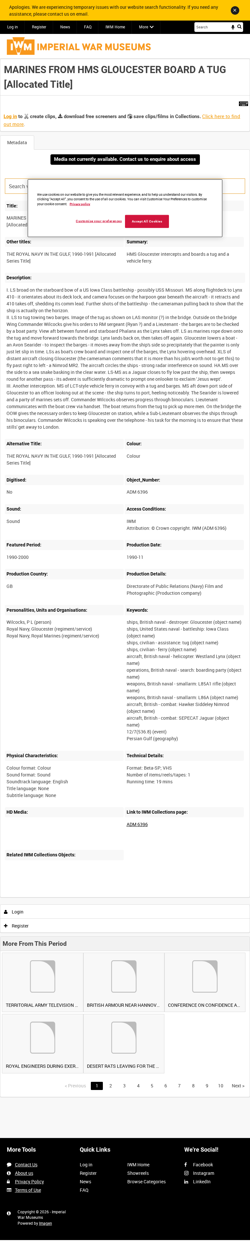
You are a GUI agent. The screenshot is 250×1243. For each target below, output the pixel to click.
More (143, 26)
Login (17, 912)
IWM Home (115, 26)
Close (235, 10)
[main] (125, 578)
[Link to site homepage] (79, 46)
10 (220, 1085)
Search (239, 26)
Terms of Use (28, 1190)
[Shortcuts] (243, 102)
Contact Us (26, 1164)
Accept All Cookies (147, 221)
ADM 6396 (137, 824)
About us (24, 1173)
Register (39, 26)
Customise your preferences (99, 221)
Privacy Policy (29, 1181)
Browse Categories (146, 1181)
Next (238, 1085)
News (65, 26)
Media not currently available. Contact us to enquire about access (125, 159)
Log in (12, 26)
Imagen (45, 1223)
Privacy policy (80, 204)
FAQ (87, 26)
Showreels (138, 1173)
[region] (125, 208)
